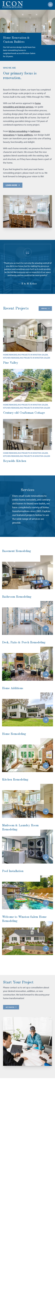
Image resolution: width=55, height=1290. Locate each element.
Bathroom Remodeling (16, 596)
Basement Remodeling (16, 551)
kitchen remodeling (18, 131)
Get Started (10, 1007)
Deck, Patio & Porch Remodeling (23, 642)
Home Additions (12, 688)
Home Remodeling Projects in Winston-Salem (25, 354)
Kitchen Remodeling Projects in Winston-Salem (26, 357)
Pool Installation (12, 871)
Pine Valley (10, 362)
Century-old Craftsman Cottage (24, 412)
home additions (25, 134)
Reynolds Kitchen (14, 461)
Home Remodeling (14, 734)
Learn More (12, 185)
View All (44, 308)
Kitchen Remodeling (15, 779)
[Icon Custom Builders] (12, 5)
